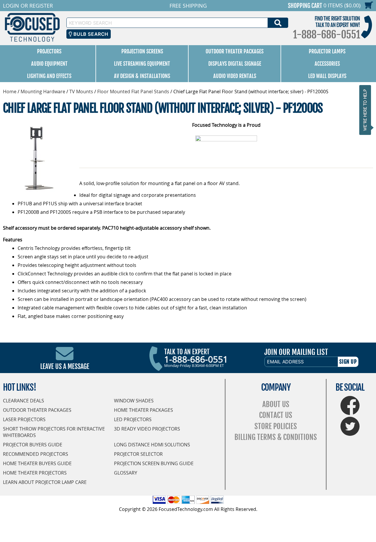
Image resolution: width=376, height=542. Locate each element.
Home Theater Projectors (35, 473)
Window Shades (134, 400)
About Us (275, 404)
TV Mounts (81, 91)
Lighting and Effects (49, 76)
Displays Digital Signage (234, 63)
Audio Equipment (49, 63)
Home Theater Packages (143, 410)
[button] (367, 110)
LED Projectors (133, 419)
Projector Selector (138, 454)
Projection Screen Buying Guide (154, 463)
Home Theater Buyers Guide (37, 463)
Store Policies (275, 426)
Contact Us (275, 415)
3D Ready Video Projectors (147, 429)
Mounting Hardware (43, 91)
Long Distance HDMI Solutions (152, 444)
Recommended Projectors (35, 454)
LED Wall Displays (327, 76)
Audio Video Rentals (234, 76)
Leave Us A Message (64, 366)
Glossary (125, 473)
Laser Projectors (24, 419)
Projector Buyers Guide (32, 444)
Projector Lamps (327, 51)
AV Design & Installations (142, 76)
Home (9, 91)
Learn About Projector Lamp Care (45, 482)
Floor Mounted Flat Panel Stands (133, 91)
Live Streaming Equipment (142, 63)
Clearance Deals (23, 400)
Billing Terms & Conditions (275, 437)
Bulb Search (90, 34)
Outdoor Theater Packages (234, 51)
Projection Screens (142, 51)
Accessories (327, 63)
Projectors (49, 51)
